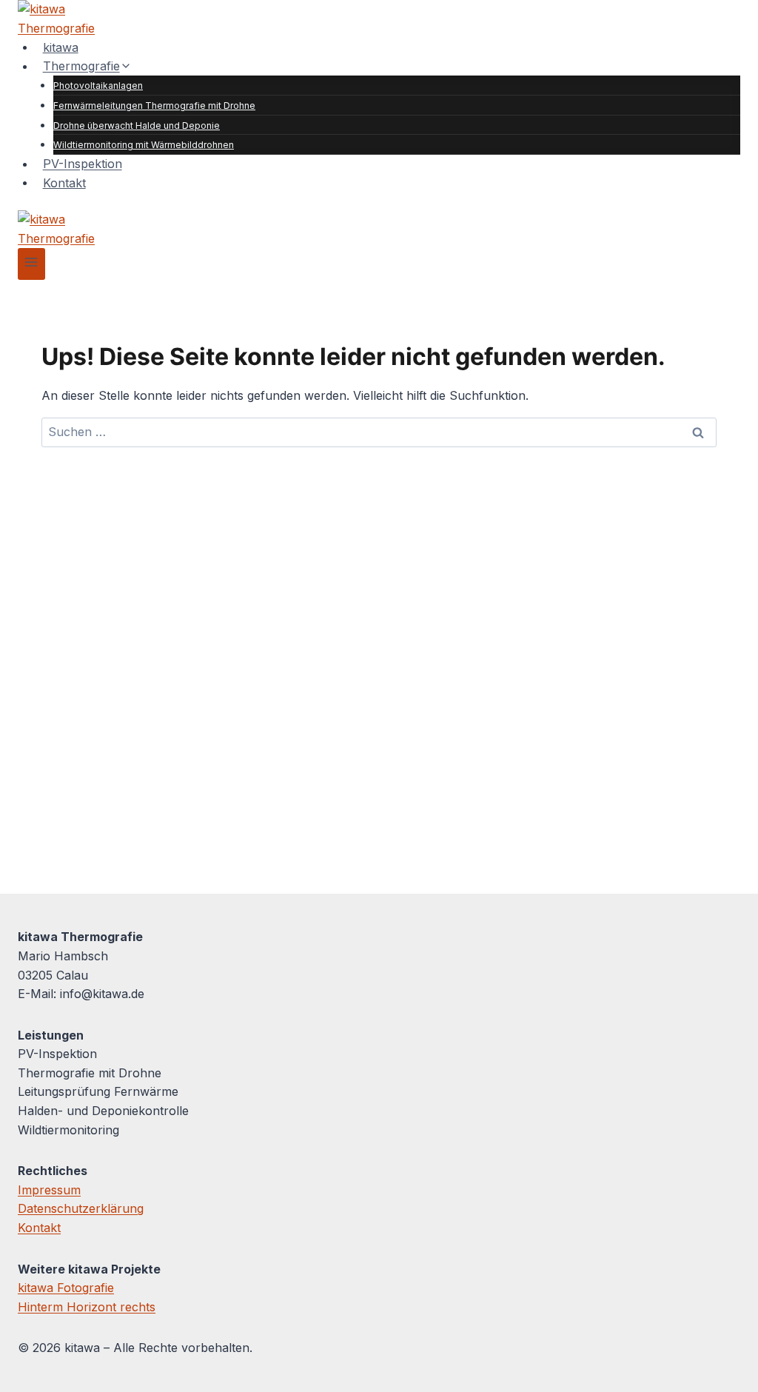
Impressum (49, 1189)
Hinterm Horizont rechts (86, 1306)
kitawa (60, 46)
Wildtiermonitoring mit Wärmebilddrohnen (143, 144)
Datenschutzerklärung (81, 1208)
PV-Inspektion (82, 163)
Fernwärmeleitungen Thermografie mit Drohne (154, 105)
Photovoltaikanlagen (98, 85)
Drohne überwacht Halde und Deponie (136, 125)
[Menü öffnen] (31, 264)
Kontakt (64, 182)
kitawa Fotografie (66, 1287)
